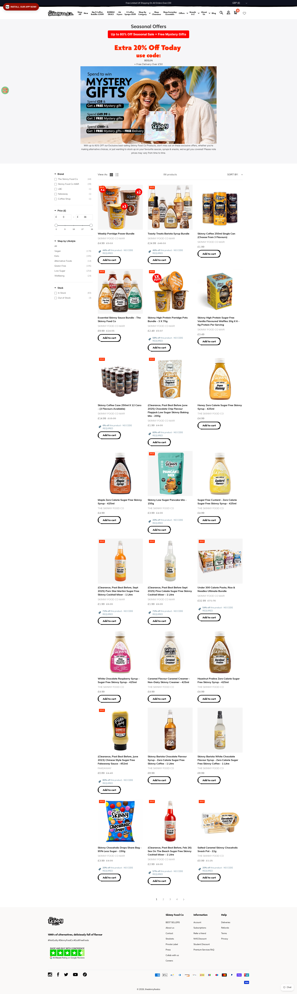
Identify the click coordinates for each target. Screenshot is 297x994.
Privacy (224, 939)
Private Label (172, 944)
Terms (224, 934)
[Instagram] (50, 975)
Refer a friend (200, 934)
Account (197, 923)
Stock (60, 288)
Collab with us (172, 955)
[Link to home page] (61, 13)
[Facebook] (58, 974)
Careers (169, 961)
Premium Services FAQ (204, 950)
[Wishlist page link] (244, 13)
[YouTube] (75, 974)
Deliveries (225, 923)
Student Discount (202, 944)
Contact (169, 934)
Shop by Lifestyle (66, 241)
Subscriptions (200, 928)
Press (168, 950)
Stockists (170, 939)
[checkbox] (72, 179)
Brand (61, 174)
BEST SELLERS (173, 923)
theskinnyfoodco (152, 989)
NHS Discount (200, 939)
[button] (21, 7)
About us (170, 928)
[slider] (56, 225)
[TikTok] (85, 974)
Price (62, 211)
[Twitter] (66, 974)
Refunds (225, 928)
